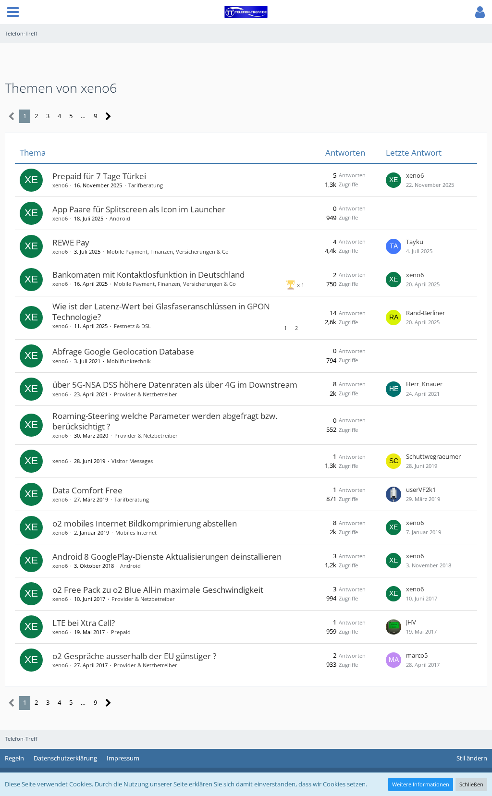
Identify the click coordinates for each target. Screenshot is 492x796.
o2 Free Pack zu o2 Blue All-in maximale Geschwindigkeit (157, 589)
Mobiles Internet (136, 532)
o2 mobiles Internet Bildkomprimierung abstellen (144, 523)
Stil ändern (471, 758)
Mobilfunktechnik (129, 361)
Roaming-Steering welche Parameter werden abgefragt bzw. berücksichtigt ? (164, 421)
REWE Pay (70, 242)
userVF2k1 (421, 489)
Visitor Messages (132, 461)
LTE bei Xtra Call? (83, 622)
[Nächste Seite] (108, 116)
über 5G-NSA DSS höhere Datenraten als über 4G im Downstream (174, 384)
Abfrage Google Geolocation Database (123, 351)
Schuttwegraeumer (433, 456)
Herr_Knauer (424, 384)
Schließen (471, 784)
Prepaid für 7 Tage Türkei (99, 176)
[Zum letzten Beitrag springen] (393, 180)
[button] (13, 12)
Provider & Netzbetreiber (145, 394)
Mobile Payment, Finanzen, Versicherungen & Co (168, 251)
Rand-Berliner (425, 312)
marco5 (417, 655)
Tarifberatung (145, 185)
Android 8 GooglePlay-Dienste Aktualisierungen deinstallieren (167, 556)
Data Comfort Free (87, 490)
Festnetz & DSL (132, 326)
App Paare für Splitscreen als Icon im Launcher (138, 209)
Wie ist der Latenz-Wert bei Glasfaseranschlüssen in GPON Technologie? (161, 311)
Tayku (414, 241)
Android (120, 218)
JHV (411, 622)
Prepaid (121, 632)
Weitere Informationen (420, 784)
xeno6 (60, 185)
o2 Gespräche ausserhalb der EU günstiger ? (134, 655)
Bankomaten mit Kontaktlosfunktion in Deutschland (148, 274)
